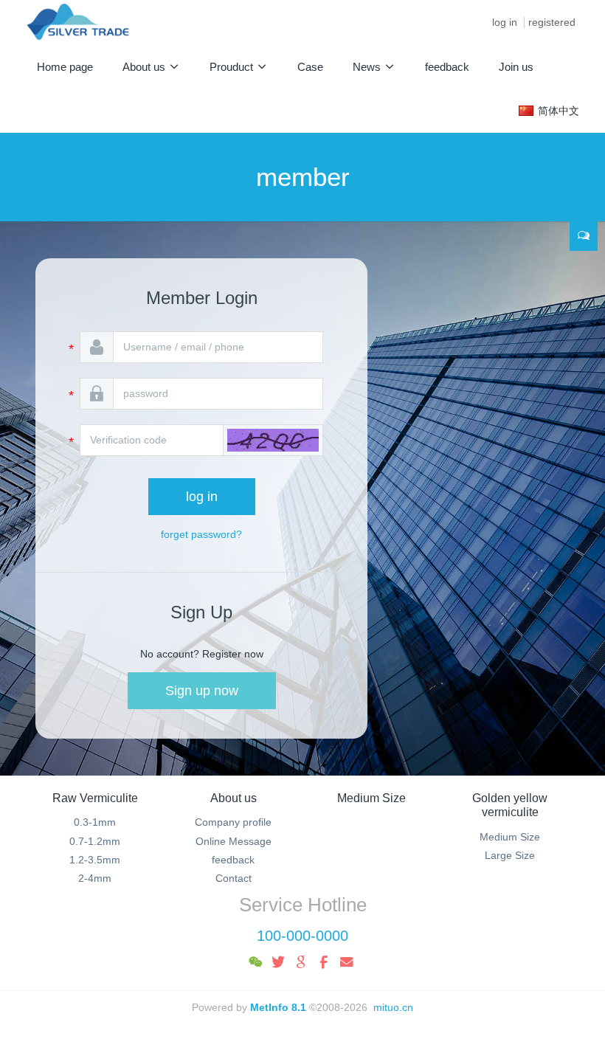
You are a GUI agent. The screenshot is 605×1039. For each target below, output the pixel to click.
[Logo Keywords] (78, 22)
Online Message (234, 841)
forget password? (201, 534)
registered (551, 22)
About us (233, 798)
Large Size (510, 855)
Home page (65, 67)
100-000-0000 (302, 936)
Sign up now (201, 690)
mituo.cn (393, 1007)
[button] (273, 440)
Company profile (233, 822)
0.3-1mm (95, 822)
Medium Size (371, 798)
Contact (233, 878)
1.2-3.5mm (94, 860)
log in (504, 22)
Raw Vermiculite (95, 798)
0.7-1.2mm (94, 841)
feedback (233, 860)
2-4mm (94, 878)
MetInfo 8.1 (278, 1007)
